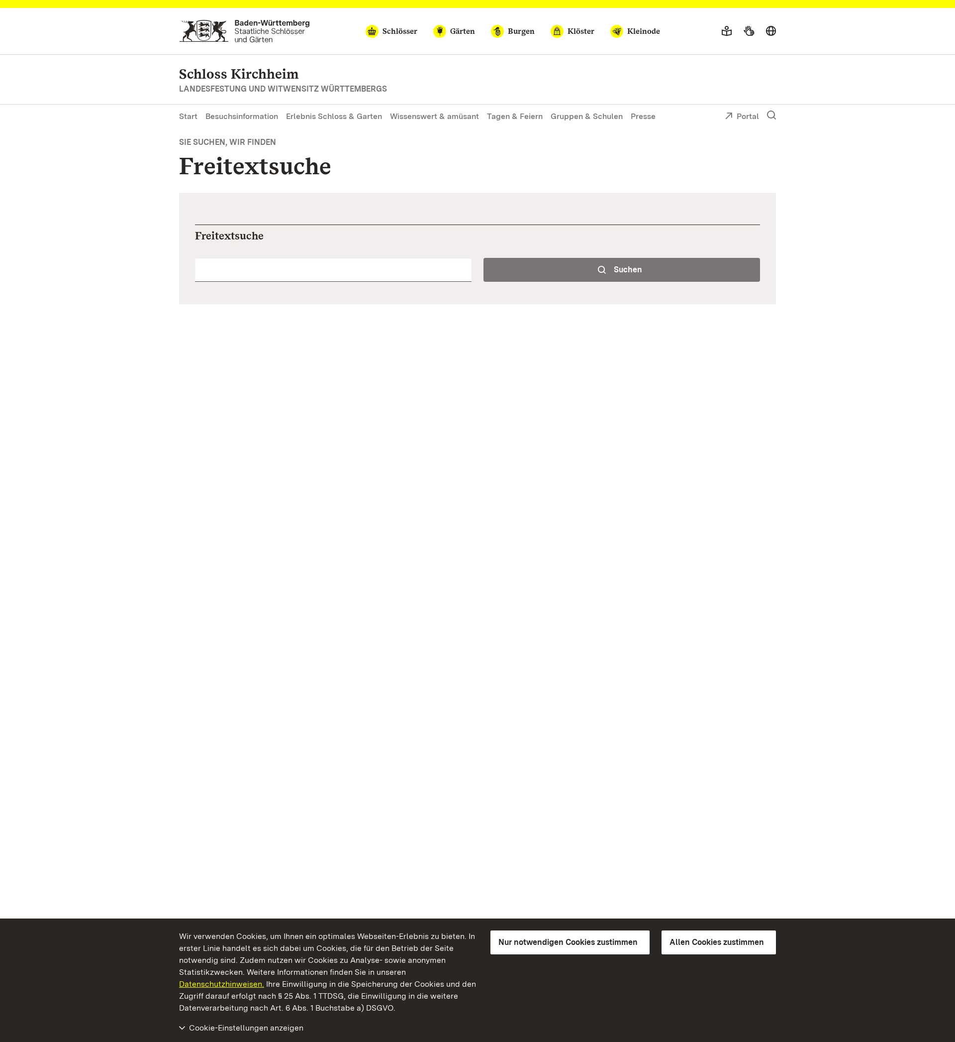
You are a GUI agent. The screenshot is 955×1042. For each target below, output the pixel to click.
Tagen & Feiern (515, 116)
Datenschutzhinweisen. (221, 984)
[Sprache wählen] (771, 31)
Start (188, 116)
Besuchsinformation (241, 116)
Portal (748, 116)
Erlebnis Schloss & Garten (334, 116)
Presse (643, 116)
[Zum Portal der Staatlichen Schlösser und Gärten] (244, 31)
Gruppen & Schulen (587, 116)
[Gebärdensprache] (749, 31)
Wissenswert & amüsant (434, 116)
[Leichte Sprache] (727, 31)
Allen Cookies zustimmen (716, 942)
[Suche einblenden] (771, 115)
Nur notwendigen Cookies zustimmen (568, 942)
